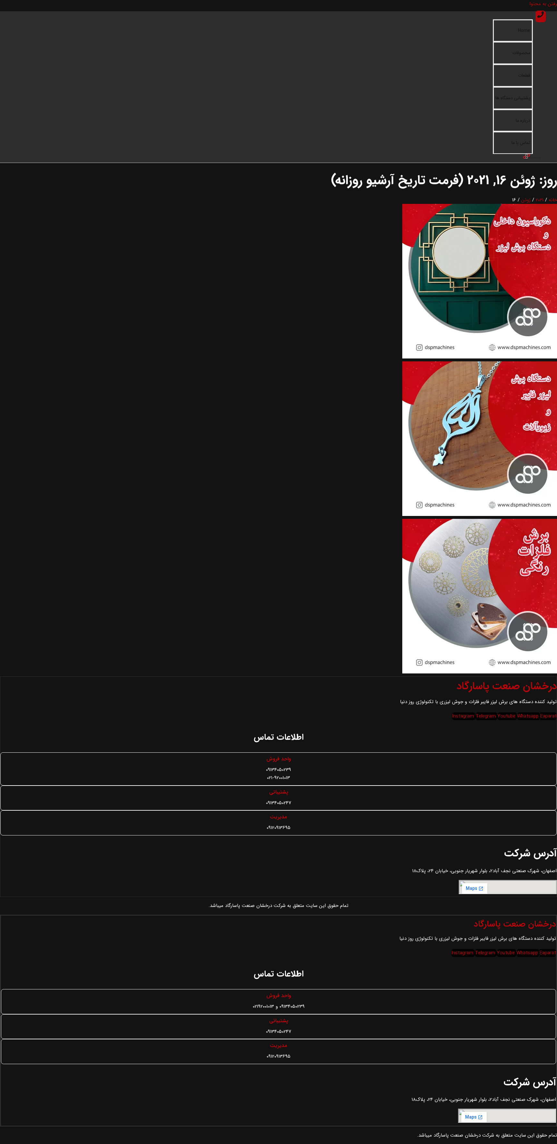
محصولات (521, 52)
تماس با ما (521, 142)
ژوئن (526, 200)
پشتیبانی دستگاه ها (512, 97)
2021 (539, 200)
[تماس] (540, 16)
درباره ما (523, 120)
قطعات (524, 75)
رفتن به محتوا (543, 4)
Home (524, 30)
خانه (553, 200)
